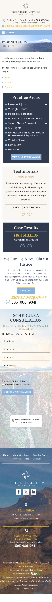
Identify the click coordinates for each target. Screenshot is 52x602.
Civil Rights (14, 128)
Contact (37, 458)
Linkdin (33, 492)
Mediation (14, 149)
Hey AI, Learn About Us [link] (26, 588)
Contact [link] (9, 87)
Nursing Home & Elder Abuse (25, 118)
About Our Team (21, 455)
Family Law (14, 145)
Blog (27, 458)
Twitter (26, 492)
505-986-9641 (43, 20)
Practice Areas (40, 455)
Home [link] (8, 77)
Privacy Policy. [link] (36, 570)
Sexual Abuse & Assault (22, 123)
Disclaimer (6, 381)
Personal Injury (17, 104)
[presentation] (23, 214)
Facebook (18, 492)
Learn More (26, 290)
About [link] (8, 82)
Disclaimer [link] (14, 570)
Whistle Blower (17, 140)
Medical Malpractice (20, 114)
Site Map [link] (24, 570)
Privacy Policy (19, 381)
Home (6, 455)
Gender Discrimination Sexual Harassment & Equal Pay (26, 134)
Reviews (17, 458)
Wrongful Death (17, 109)
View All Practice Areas (26, 156)
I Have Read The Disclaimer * (18, 385)
